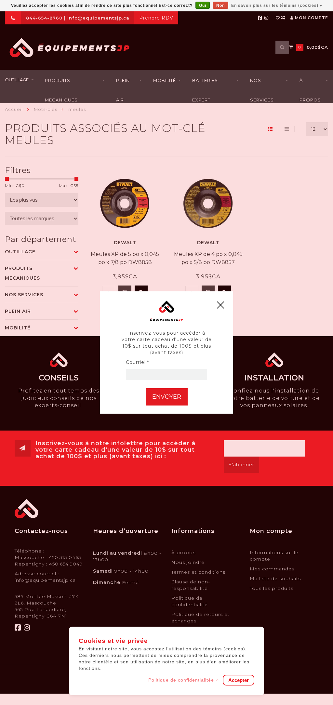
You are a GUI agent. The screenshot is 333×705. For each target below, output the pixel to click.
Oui (202, 5)
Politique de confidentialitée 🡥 (183, 680)
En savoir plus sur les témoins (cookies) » (276, 5)
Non (220, 5)
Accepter (238, 680)
